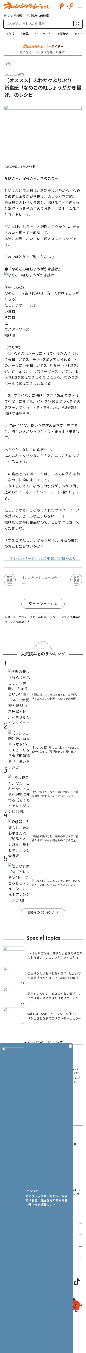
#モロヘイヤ (37, 33)
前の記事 (9, 579)
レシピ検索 (14, 15)
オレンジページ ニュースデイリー (41, 579)
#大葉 (19, 33)
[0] (59, 7)
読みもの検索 (40, 15)
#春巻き (57, 33)
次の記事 (76, 579)
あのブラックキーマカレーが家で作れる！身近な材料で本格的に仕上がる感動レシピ (46, 1200)
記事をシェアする (43, 603)
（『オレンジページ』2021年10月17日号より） (42, 558)
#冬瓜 (5, 33)
